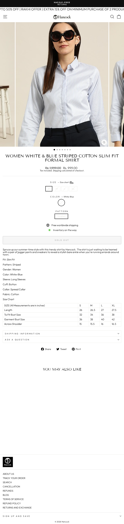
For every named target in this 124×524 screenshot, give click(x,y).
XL (73, 188)
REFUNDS (8, 490)
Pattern (62, 211)
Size (59, 182)
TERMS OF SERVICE (13, 499)
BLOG (6, 495)
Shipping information (22, 333)
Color (62, 197)
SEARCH (7, 482)
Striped (61, 216)
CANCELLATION (11, 486)
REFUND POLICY (12, 503)
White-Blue (61, 202)
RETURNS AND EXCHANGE (17, 507)
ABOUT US (8, 473)
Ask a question (17, 339)
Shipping (57, 171)
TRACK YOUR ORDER (14, 478)
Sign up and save (16, 516)
